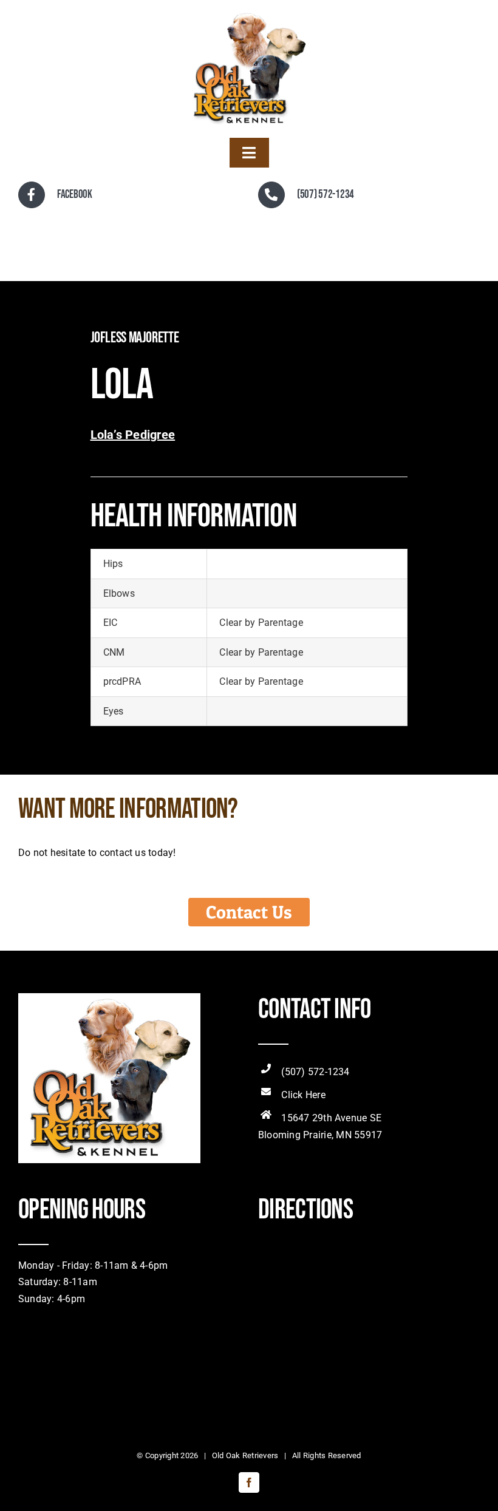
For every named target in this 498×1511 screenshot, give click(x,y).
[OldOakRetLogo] (249, 13)
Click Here (303, 1095)
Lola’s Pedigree (133, 434)
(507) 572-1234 (315, 1072)
